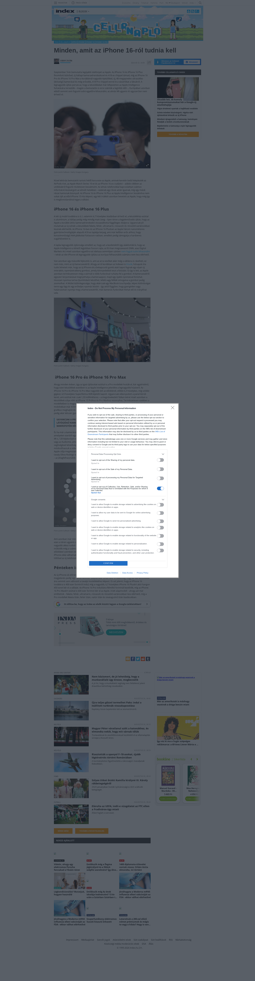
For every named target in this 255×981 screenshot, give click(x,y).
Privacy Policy (142, 573)
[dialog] (127, 490)
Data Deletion (112, 573)
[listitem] (127, 454)
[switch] (160, 460)
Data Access (127, 573)
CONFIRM (108, 563)
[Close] (173, 408)
